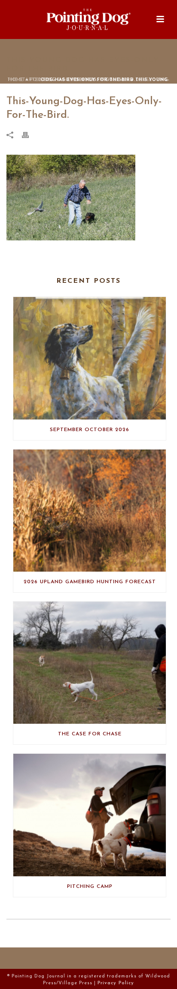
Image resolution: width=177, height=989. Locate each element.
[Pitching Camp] (89, 815)
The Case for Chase (90, 734)
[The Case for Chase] (89, 663)
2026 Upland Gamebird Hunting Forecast (90, 581)
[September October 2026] (89, 358)
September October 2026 (89, 429)
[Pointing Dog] (88, 19)
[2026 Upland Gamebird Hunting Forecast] (89, 511)
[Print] (29, 135)
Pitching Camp (90, 886)
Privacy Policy (116, 983)
